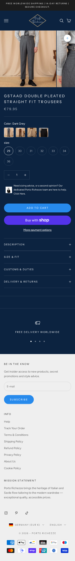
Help (7, 421)
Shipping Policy (13, 441)
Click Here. (20, 193)
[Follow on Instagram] (6, 513)
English (56, 524)
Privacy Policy (12, 455)
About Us (10, 461)
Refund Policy (12, 448)
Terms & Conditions (16, 435)
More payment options (37, 230)
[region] (37, 327)
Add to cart (37, 207)
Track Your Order (14, 428)
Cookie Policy (12, 468)
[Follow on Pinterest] (16, 513)
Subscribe (19, 399)
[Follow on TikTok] (27, 513)
